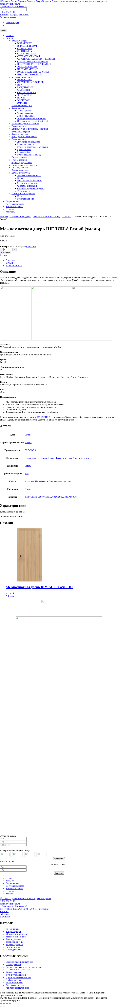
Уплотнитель (23, 191)
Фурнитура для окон (22, 162)
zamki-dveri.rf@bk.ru (10, 4)
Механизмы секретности (29, 180)
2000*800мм (57, 497)
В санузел (61, 458)
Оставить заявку (8, 17)
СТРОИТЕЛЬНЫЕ (26, 92)
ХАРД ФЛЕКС (24, 95)
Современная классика (60, 481)
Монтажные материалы (23, 193)
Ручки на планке (25, 144)
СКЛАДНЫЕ (24, 90)
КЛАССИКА (43, 417)
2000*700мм (44, 497)
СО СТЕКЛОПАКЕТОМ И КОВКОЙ (36, 59)
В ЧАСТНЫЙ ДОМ (27, 46)
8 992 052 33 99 (7, 12)
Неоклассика (41, 481)
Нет (26, 473)
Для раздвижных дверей (29, 142)
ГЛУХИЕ (66, 216)
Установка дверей (14, 206)
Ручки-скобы (23, 152)
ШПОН (21, 97)
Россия (28, 442)
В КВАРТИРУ (24, 43)
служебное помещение (78, 458)
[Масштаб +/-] (1, 1003)
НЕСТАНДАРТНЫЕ (27, 69)
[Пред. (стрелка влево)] (1, 1006)
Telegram (14, 14)
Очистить (31, 246)
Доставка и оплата (15, 204)
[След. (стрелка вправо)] (4, 1006)
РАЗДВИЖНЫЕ (25, 87)
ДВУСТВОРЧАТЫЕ (27, 66)
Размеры (4, 246)
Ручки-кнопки (24, 149)
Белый (28, 434)
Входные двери (19, 40)
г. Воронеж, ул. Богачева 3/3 (13, 6)
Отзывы (10, 209)
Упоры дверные (19, 160)
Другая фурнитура (21, 173)
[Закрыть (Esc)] (10, 1003)
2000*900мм (70, 497)
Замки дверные (19, 108)
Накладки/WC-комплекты (24, 136)
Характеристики (14, 265)
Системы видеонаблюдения (30, 188)
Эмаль (28, 466)
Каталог (10, 38)
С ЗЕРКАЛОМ (24, 48)
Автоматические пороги (29, 175)
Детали (9, 263)
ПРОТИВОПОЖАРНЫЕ (29, 74)
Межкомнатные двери (22, 77)
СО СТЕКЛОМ (25, 51)
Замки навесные (25, 113)
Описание (11, 260)
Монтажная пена (25, 199)
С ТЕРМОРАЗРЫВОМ (28, 56)
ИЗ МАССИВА (24, 79)
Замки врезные (24, 110)
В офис (51, 458)
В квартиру (30, 458)
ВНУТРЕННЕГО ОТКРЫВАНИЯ (34, 64)
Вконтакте (24, 14)
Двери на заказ (13, 201)
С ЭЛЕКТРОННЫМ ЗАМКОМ (32, 61)
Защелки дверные (20, 134)
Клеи (19, 196)
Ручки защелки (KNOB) (29, 154)
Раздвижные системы (27, 183)
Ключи (20, 178)
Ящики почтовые (20, 170)
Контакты (10, 211)
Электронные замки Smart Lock (32, 121)
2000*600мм (31, 497)
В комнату (42, 458)
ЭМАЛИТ (22, 103)
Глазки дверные (19, 126)
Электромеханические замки (31, 118)
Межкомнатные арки (22, 105)
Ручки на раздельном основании (33, 147)
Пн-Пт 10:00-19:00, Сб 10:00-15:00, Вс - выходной (24, 909)
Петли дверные (19, 157)
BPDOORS (30, 450)
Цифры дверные (20, 167)
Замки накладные (26, 116)
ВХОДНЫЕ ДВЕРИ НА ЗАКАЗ (33, 72)
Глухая (28, 489)
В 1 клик (4, 255)
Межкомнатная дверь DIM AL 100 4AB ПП (39, 587)
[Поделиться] (7, 1003)
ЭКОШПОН (23, 100)
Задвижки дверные (21, 131)
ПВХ (19, 84)
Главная (10, 35)
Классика (29, 481)
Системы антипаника (27, 186)
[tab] (62, 260)
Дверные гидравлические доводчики (30, 129)
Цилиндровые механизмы (24, 165)
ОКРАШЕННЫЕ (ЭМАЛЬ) (30, 82)
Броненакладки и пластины (25, 123)
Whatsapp (4, 14)
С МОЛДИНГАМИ (26, 53)
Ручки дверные (19, 139)
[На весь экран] (4, 1003)
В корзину (5, 252)
